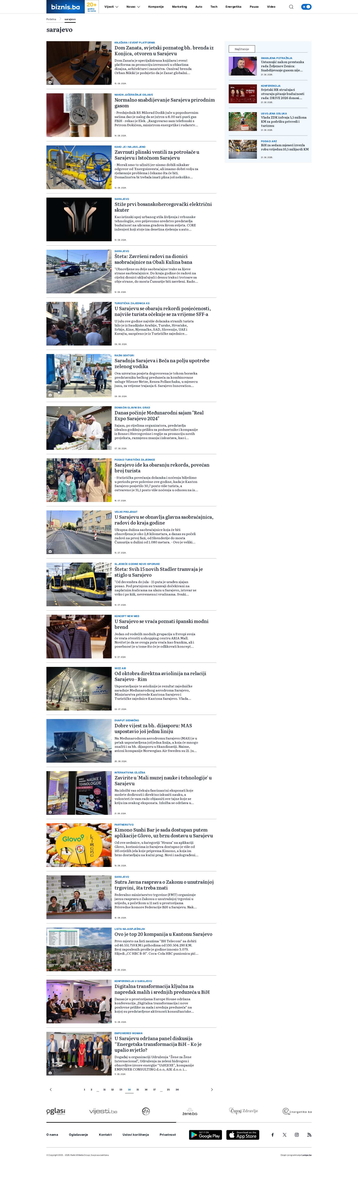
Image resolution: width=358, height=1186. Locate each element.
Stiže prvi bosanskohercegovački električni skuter (163, 206)
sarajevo (70, 19)
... (98, 1090)
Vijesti (109, 6)
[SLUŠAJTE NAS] (146, 1111)
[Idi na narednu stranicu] (211, 1090)
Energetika (234, 6)
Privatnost (168, 1134)
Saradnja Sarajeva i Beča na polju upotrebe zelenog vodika (162, 363)
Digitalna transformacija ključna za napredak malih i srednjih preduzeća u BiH (162, 989)
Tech (213, 6)
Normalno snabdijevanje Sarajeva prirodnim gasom (165, 102)
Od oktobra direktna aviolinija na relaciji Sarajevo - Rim (160, 676)
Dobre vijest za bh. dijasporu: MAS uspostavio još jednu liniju (153, 728)
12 (112, 1089)
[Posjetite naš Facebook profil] (273, 1135)
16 (146, 1089)
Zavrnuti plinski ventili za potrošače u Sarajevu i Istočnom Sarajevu (157, 154)
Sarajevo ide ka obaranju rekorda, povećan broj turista (162, 467)
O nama (52, 1134)
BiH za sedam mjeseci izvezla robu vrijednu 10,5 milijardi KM (285, 147)
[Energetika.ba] (297, 1111)
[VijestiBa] (103, 1111)
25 (168, 1089)
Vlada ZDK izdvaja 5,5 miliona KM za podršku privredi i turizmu (284, 121)
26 (177, 1089)
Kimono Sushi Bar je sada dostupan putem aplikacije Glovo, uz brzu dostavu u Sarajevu (164, 832)
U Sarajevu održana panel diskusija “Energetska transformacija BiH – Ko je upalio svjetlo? (158, 1044)
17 (154, 1089)
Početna (51, 19)
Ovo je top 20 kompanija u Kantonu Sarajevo (163, 933)
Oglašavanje (78, 1134)
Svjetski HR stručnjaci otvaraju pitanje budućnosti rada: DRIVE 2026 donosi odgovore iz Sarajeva (282, 94)
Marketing (179, 6)
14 (129, 1089)
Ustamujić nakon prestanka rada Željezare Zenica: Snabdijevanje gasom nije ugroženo (282, 66)
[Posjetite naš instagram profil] (297, 1135)
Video (271, 6)
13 (121, 1089)
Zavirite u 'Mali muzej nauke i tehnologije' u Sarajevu (163, 780)
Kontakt (105, 1134)
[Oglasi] (55, 1111)
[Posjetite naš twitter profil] (285, 1135)
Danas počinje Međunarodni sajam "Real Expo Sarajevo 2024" (159, 415)
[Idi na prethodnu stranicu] (50, 1090)
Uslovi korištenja (136, 1134)
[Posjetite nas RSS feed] (309, 1135)
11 (104, 1089)
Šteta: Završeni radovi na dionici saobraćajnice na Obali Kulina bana (153, 259)
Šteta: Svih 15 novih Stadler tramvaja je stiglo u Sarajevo (159, 571)
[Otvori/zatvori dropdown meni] (116, 6)
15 (138, 1089)
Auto (198, 6)
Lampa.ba (307, 1155)
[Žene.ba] (190, 1111)
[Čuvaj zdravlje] (243, 1111)
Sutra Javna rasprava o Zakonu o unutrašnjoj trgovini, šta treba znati (164, 884)
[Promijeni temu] (306, 7)
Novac (131, 6)
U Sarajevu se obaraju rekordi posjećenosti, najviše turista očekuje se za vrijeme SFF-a (163, 311)
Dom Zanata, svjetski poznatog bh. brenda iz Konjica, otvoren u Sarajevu (164, 50)
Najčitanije (242, 49)
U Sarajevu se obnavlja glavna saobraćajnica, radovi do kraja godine (164, 519)
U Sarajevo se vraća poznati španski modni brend (162, 624)
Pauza (254, 6)
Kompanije (156, 6)
